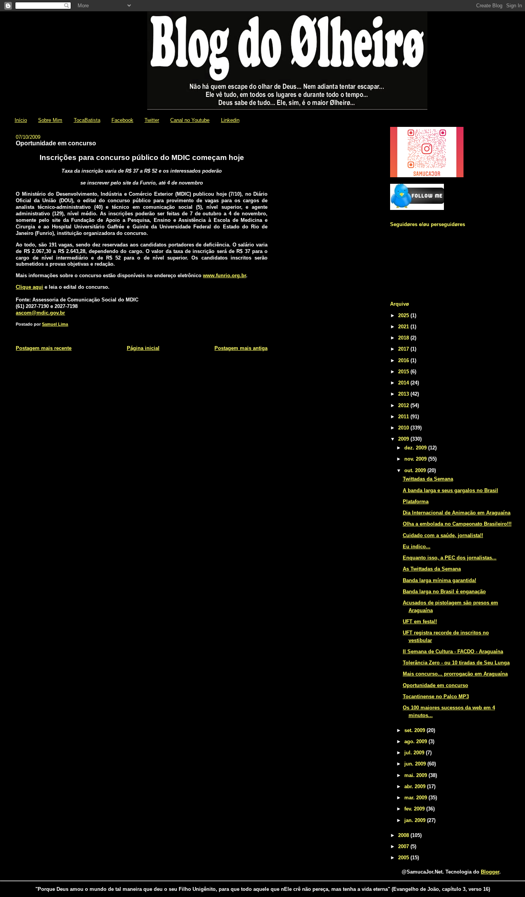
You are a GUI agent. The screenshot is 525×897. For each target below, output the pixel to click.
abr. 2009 (415, 786)
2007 (404, 846)
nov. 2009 (416, 459)
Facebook (122, 120)
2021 (404, 327)
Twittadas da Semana (428, 479)
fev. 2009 (415, 809)
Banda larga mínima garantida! (439, 580)
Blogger (490, 872)
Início (21, 120)
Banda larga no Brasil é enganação (444, 591)
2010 (404, 428)
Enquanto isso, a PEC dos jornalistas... (450, 558)
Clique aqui (29, 287)
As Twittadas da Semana (432, 569)
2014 (404, 383)
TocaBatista (87, 120)
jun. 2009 (415, 764)
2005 (404, 857)
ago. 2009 (416, 741)
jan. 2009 (415, 820)
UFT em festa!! (420, 621)
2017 (404, 349)
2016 (404, 360)
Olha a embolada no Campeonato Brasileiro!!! (457, 524)
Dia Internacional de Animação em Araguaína (456, 513)
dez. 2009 (416, 448)
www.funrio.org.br (224, 275)
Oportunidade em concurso (435, 685)
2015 (404, 371)
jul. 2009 (415, 753)
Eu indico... (416, 546)
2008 (404, 835)
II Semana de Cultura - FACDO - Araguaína (453, 651)
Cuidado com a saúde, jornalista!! (443, 535)
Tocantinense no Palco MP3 (436, 696)
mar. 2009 (416, 797)
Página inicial (143, 348)
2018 (404, 338)
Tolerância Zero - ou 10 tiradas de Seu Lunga (456, 663)
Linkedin (230, 120)
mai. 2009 (416, 775)
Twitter (152, 120)
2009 (404, 439)
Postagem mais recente (43, 348)
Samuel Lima (55, 324)
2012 (404, 405)
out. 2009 (415, 470)
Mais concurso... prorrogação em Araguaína (455, 674)
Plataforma (416, 501)
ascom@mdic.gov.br (40, 313)
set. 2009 (415, 730)
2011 (404, 416)
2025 (404, 315)
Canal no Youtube (189, 120)
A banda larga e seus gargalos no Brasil (450, 490)
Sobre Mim (50, 120)
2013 (404, 394)
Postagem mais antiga (240, 348)
